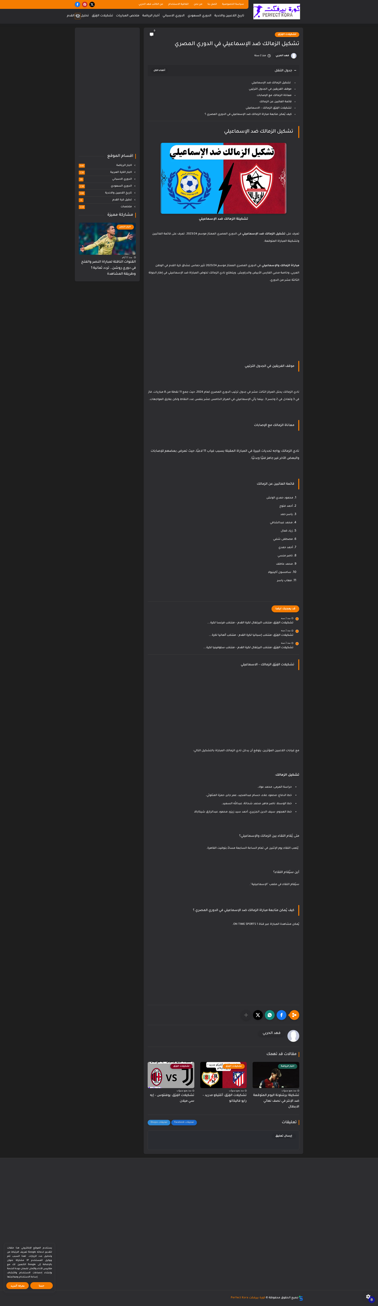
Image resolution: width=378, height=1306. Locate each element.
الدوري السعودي (199, 16)
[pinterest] (84, 4)
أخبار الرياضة (151, 16)
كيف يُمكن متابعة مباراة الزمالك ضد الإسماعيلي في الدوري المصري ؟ (248, 114)
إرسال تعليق (283, 1136)
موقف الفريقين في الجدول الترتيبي (270, 89)
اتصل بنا (212, 4)
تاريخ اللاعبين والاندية (229, 16)
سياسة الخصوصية (233, 4)
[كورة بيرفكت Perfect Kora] (276, 11)
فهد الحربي (282, 55)
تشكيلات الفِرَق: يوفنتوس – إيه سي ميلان (172, 1098)
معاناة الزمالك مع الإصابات (274, 95)
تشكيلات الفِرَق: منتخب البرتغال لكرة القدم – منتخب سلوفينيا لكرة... (248, 647)
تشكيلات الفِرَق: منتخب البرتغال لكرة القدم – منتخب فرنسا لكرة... (250, 623)
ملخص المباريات (127, 16)
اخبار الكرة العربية (106, 172)
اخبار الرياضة (106, 165)
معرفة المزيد (18, 1285)
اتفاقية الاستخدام (178, 4)
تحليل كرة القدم (78, 16)
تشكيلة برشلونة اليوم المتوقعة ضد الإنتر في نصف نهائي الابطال (276, 1101)
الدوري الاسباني (174, 16)
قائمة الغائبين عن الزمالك (275, 101)
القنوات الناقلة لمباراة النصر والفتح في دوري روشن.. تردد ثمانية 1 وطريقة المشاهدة (108, 268)
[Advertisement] (223, 332)
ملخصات (106, 206)
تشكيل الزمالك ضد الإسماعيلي (272, 82)
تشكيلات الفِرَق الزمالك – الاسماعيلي (269, 108)
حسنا (41, 1285)
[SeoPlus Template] (300, 1298)
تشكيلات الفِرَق (102, 16)
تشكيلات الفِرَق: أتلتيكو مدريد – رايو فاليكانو (225, 1098)
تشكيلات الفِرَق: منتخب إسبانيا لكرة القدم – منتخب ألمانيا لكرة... (251, 635)
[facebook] (77, 4)
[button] (281, 1015)
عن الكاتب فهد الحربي (151, 4)
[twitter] (92, 4)
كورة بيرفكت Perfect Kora (248, 1297)
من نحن (198, 4)
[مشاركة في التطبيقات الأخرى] (246, 1015)
